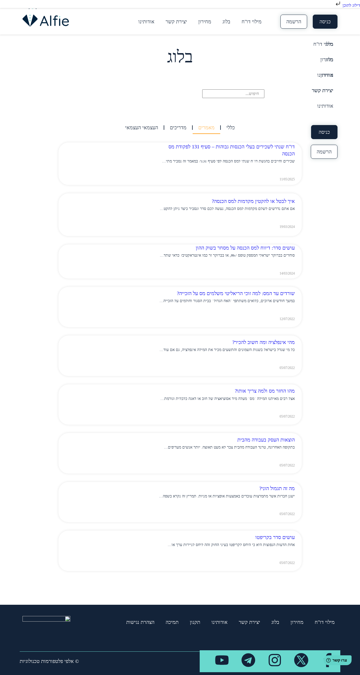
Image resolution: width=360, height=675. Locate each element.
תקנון (195, 622)
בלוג (226, 21)
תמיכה (172, 622)
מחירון (204, 21)
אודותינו (146, 21)
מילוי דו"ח (252, 21)
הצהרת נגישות (140, 622)
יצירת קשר (176, 21)
